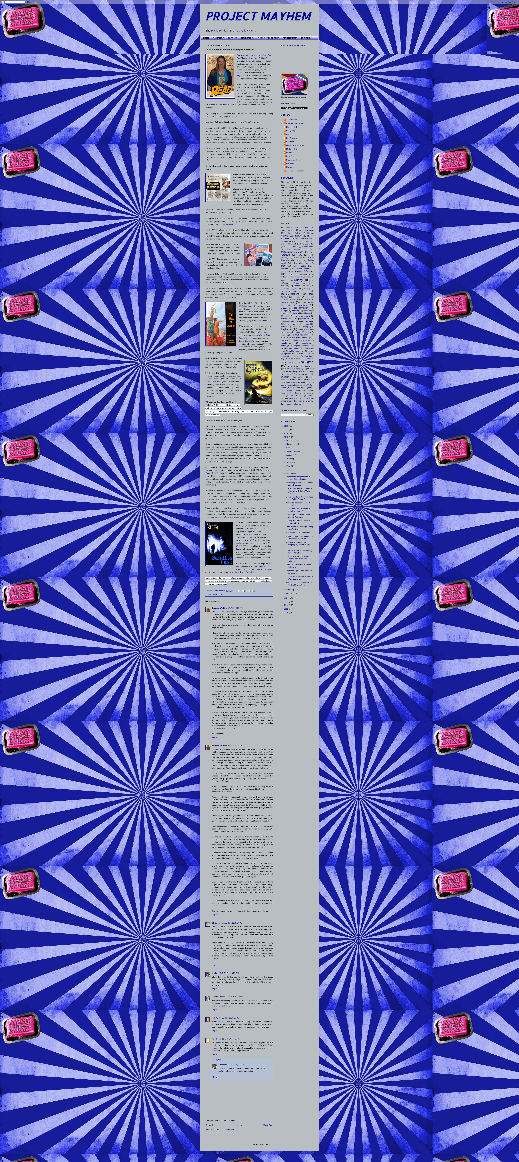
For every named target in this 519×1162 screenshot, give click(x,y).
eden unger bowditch (295, 171)
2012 (286, 605)
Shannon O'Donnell (304, 271)
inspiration (286, 329)
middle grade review (301, 340)
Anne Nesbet (291, 120)
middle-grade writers (297, 351)
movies (311, 351)
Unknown (290, 163)
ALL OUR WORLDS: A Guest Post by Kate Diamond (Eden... (298, 558)
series (311, 379)
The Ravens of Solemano (300, 277)
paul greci (307, 362)
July (288, 459)
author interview (301, 286)
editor (287, 316)
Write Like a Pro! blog (244, 572)
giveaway (304, 318)
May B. (300, 261)
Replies (218, 1060)
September (291, 451)
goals (283, 321)
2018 (286, 426)
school (300, 377)
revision (285, 377)
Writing (298, 280)
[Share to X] (248, 591)
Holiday (305, 241)
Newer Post (211, 1125)
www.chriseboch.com (245, 569)
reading (293, 371)
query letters (290, 369)
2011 (286, 609)
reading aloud (308, 372)
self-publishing (298, 379)
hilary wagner (292, 324)
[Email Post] (239, 591)
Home (239, 1125)
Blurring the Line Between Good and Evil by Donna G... (299, 498)
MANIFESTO (218, 38)
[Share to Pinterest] (254, 591)
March (289, 473)
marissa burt (301, 334)
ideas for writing (300, 326)
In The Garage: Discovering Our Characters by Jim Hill (299, 537)
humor (284, 326)
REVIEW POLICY (290, 38)
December (291, 440)
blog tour (310, 289)
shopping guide (291, 382)
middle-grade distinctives (301, 346)
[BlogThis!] (246, 591)
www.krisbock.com (263, 580)
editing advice (308, 313)
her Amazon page (264, 569)
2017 (286, 430)
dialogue (284, 311)
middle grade (288, 337)
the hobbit (306, 393)
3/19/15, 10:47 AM (238, 997)
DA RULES (232, 38)
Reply (214, 737)
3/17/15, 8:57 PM (231, 973)
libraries (308, 332)
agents (288, 283)
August (289, 455)
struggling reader (293, 390)
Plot (283, 266)
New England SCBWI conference (254, 74)
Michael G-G (217, 973)
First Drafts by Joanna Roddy (298, 532)
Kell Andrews (218, 1018)
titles (283, 395)
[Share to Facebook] (251, 591)
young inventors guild (294, 404)
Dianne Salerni (294, 233)
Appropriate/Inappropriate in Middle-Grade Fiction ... (298, 478)
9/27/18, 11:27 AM (232, 1039)
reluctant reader (303, 374)
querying (302, 369)
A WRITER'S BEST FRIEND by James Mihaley (299, 551)
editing (294, 313)
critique (284, 308)
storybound (309, 387)
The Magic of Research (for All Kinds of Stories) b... (299, 583)
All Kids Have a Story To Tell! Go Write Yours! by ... (299, 578)
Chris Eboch (213, 378)
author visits (286, 289)
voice (301, 395)
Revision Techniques (304, 269)
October (290, 448)
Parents (308, 263)
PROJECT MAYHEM (257, 15)
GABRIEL (253, 863)
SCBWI (287, 271)
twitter (292, 396)
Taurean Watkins (219, 608)
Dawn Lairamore (305, 230)
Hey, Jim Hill (291, 127)
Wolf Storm (285, 280)
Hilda (288, 134)
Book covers (286, 228)
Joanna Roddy (308, 247)
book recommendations (297, 292)
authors (298, 288)
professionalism (219, 594)
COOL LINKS (306, 38)
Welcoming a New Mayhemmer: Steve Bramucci (299, 484)
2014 (286, 598)
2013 (286, 601)
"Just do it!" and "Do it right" (223, 728)
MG (300, 255)
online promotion (295, 359)
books (297, 297)
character (294, 299)
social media (286, 385)
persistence (293, 366)
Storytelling (302, 274)
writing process (306, 401)
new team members (303, 354)
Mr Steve (290, 152)
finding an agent (302, 316)
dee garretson (300, 308)
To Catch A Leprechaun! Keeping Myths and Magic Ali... (298, 544)
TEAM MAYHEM (247, 38)
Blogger (264, 1144)
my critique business (224, 224)
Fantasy (298, 235)
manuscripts (286, 335)
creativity (302, 305)
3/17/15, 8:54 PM (235, 923)
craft (288, 305)
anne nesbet (301, 283)
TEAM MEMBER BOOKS (268, 38)
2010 (286, 612)
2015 (286, 437)
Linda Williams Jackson (296, 145)
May (288, 466)
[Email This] (243, 591)
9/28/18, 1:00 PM (238, 1065)
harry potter (308, 321)
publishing (309, 366)
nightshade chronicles (290, 356)
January (290, 593)
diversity (295, 311)
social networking (301, 385)
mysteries (288, 354)
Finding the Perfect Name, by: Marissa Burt (298, 522)
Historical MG (291, 241)
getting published (288, 319)
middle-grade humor (290, 348)
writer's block (295, 398)
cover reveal (308, 302)
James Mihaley (292, 247)
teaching (295, 393)
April (288, 470)
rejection (287, 374)
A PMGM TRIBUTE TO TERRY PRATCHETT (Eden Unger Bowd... (299, 490)
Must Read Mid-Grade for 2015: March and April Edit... (299, 510)
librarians (297, 332)
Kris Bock (212, 381)
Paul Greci (290, 156)
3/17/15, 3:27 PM (235, 746)
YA (312, 280)
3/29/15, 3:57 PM (232, 1018)
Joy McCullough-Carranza (297, 250)
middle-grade (286, 343)
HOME (206, 38)
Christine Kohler (219, 923)
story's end (295, 388)
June (288, 462)
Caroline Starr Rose (221, 997)
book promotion (293, 291)
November (291, 444)
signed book (306, 382)
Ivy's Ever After (307, 244)
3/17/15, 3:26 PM (235, 608)
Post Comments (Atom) (227, 1129)
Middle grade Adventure (297, 262)
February (290, 589)
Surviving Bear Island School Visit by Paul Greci (298, 516)
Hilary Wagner (292, 131)
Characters (303, 227)
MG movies (297, 258)
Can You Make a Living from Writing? (254, 56)
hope (307, 324)
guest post (294, 321)
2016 (286, 433)
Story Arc (290, 274)
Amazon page (221, 583)
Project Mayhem (293, 160)
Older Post (267, 1125)
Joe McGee (293, 249)
